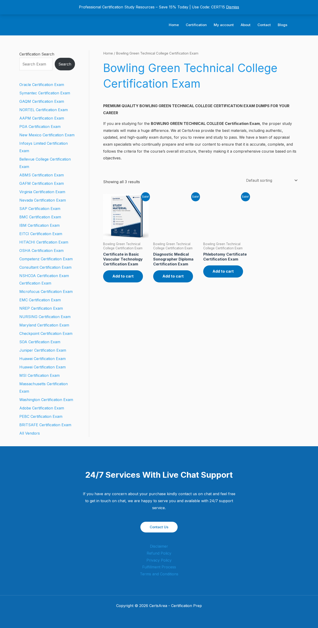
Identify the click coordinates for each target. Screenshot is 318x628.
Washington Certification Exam (46, 399)
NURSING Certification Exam (45, 316)
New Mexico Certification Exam (46, 135)
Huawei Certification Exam (42, 358)
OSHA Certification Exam (41, 250)
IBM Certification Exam (39, 225)
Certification (196, 25)
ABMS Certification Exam (41, 175)
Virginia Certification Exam (42, 191)
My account (224, 25)
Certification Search (36, 54)
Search (64, 64)
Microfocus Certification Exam (46, 291)
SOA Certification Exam (39, 342)
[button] (297, 25)
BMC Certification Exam (40, 217)
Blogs (282, 25)
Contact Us (159, 527)
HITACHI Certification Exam (43, 242)
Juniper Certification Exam (42, 350)
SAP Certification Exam (39, 208)
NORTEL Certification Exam (43, 109)
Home (174, 25)
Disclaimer (159, 546)
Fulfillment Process (159, 567)
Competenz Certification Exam (46, 259)
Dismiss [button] (232, 7)
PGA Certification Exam (40, 126)
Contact (264, 25)
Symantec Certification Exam (44, 93)
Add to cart (123, 276)
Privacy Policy (159, 560)
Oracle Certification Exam (41, 84)
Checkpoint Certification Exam (45, 333)
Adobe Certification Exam (41, 408)
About (245, 25)
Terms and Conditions (159, 574)
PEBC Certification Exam (40, 416)
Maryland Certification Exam (44, 325)
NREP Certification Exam (41, 308)
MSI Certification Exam (39, 375)
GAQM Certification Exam (41, 101)
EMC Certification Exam (40, 300)
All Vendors (29, 433)
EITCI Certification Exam (40, 233)
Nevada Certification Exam (42, 200)
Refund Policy (159, 553)
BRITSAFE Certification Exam (45, 424)
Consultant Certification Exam (45, 267)
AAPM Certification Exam (41, 118)
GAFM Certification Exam (41, 183)
